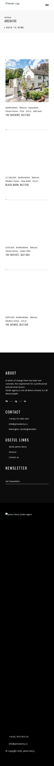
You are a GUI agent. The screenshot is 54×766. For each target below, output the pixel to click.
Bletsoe (23, 107)
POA (22, 111)
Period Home (11, 111)
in (25, 401)
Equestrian (33, 107)
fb (6, 401)
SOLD (28, 111)
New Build (26, 181)
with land (37, 111)
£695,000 (9, 317)
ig (16, 401)
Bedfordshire (11, 107)
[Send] (48, 481)
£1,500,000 (10, 177)
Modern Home (12, 181)
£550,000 (9, 247)
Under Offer (25, 251)
